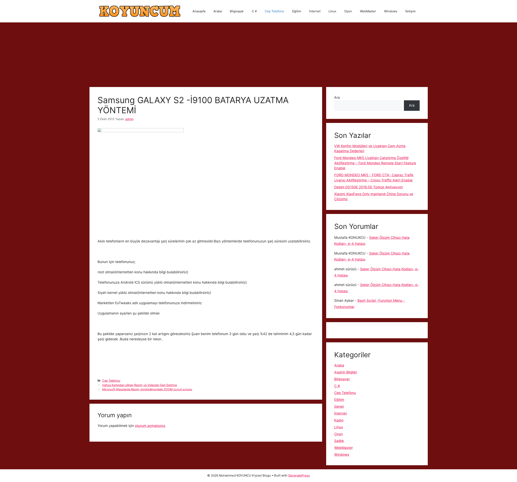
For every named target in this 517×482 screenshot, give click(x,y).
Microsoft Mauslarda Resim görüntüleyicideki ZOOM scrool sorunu (147, 389)
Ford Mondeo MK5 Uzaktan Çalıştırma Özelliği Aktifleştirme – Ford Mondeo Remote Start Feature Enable (375, 163)
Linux (332, 11)
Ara (337, 97)
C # (254, 11)
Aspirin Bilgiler (345, 372)
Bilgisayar (237, 11)
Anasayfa (198, 11)
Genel (339, 406)
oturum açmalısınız (150, 426)
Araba (217, 11)
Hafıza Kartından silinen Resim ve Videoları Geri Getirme (139, 385)
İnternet (314, 11)
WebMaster (368, 11)
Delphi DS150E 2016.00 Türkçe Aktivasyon (368, 187)
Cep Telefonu (274, 11)
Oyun (348, 11)
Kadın (339, 420)
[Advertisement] (258, 52)
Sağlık (339, 441)
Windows (390, 11)
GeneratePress (299, 475)
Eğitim (296, 11)
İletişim (410, 11)
